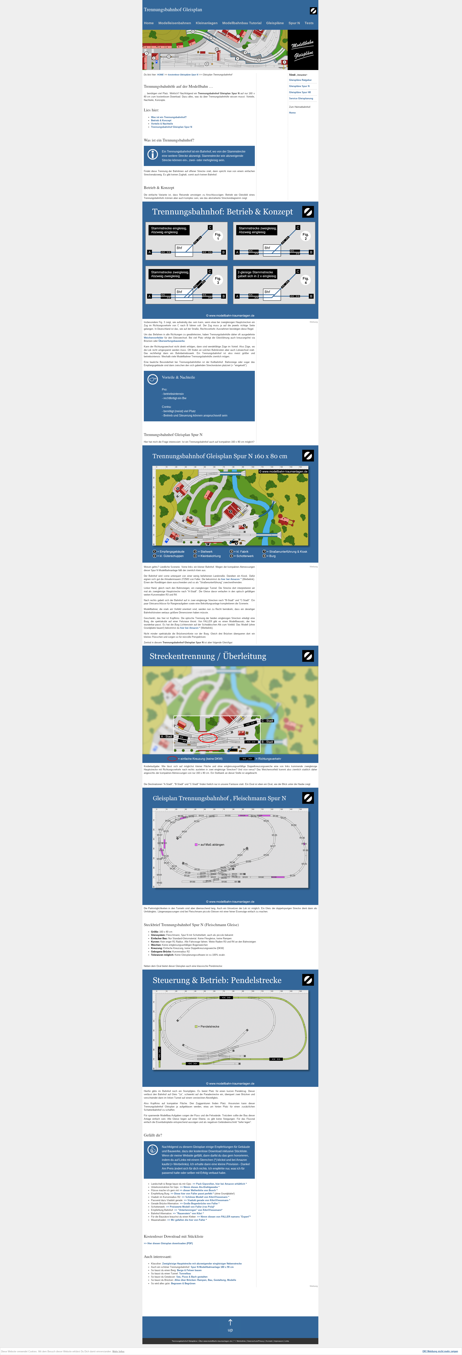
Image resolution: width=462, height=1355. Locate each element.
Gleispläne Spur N (299, 86)
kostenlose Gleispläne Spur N (183, 74)
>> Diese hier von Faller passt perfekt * (192, 1193)
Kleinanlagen (207, 23)
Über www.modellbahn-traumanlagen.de (215, 1341)
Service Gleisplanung (301, 98)
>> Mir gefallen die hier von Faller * (187, 1220)
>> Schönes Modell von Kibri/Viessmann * (205, 1197)
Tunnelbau (185, 1273)
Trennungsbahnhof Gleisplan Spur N (171, 127)
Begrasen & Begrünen (183, 1283)
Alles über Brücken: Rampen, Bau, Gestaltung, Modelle (205, 1280)
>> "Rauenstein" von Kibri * (188, 1213)
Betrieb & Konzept (161, 120)
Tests (309, 23)
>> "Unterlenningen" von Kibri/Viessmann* (198, 1210)
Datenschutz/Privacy (255, 1341)
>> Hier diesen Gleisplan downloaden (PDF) (168, 1243)
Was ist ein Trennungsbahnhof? (169, 117)
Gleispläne (275, 23)
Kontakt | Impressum (275, 1341)
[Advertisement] (272, 127)
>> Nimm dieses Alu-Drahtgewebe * (199, 1187)
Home (149, 23)
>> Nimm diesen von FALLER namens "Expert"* (224, 1216)
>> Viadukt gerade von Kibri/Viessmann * (207, 1200)
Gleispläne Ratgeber (300, 80)
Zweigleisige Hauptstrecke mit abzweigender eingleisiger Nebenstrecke (202, 1263)
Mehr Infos (118, 1351)
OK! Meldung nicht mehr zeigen (440, 1351)
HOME (160, 74)
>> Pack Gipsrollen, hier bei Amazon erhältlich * (220, 1183)
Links (287, 1341)
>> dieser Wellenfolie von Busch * (198, 1190)
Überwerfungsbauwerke (171, 341)
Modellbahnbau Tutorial (241, 23)
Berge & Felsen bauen (189, 1270)
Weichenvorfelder (153, 337)
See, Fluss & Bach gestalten (192, 1276)
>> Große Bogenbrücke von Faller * (199, 1203)
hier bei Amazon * (231, 579)
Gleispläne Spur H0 (300, 92)
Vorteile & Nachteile (162, 123)
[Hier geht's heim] (313, 13)
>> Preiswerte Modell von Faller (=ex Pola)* (190, 1206)
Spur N (294, 23)
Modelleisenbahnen (174, 23)
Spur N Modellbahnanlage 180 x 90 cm (212, 1267)
